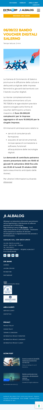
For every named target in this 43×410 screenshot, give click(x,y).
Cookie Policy (8, 329)
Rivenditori (7, 272)
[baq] (7, 286)
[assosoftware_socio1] (10, 296)
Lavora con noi (8, 268)
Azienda (6, 265)
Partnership (7, 275)
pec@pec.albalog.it (28, 249)
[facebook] (8, 255)
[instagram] (16, 255)
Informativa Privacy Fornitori (14, 336)
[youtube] (12, 255)
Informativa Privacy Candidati (14, 339)
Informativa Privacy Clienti (13, 343)
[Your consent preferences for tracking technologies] (39, 406)
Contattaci (7, 314)
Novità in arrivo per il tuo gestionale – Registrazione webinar (30, 376)
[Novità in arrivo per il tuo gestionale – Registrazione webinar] (11, 377)
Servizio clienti (8, 310)
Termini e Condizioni (10, 332)
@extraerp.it (14, 249)
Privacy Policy (8, 326)
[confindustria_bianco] (11, 282)
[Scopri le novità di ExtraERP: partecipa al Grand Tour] (11, 362)
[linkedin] (4, 255)
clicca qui (7, 182)
